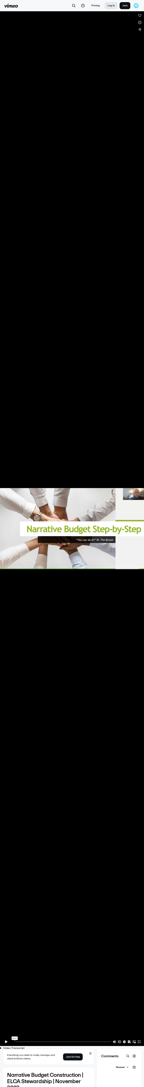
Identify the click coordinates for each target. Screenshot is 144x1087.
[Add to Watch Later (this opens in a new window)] (140, 22)
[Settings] (124, 1042)
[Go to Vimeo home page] (11, 6)
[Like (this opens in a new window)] (140, 15)
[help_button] (82, 5)
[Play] (6, 1042)
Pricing (95, 6)
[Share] (140, 29)
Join (124, 6)
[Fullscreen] (139, 1042)
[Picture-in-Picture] (134, 1042)
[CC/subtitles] (119, 1042)
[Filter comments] (134, 1067)
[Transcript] (129, 1042)
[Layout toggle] (134, 1056)
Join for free (73, 1057)
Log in (111, 6)
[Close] (90, 1053)
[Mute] (114, 1042)
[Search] (73, 5)
